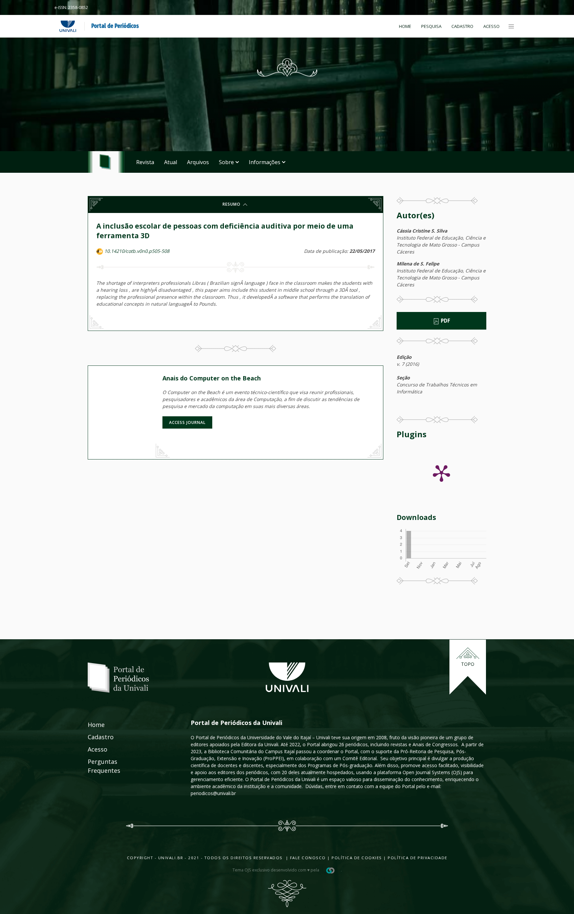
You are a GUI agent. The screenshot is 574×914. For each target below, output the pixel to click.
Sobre (226, 162)
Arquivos (198, 162)
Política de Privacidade (417, 857)
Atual (170, 162)
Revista (145, 162)
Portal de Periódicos (115, 26)
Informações (264, 162)
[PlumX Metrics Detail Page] (441, 473)
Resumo (232, 204)
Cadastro (462, 26)
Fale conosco (307, 857)
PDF (444, 320)
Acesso (491, 26)
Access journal (187, 422)
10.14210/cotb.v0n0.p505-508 (136, 251)
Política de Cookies (357, 857)
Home (405, 26)
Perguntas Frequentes (97, 766)
